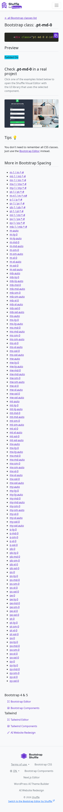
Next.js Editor (31, 777)
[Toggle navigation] (56, 5)
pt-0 (12, 619)
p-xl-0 (13, 541)
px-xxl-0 (14, 657)
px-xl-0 (14, 653)
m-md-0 (14, 242)
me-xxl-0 (15, 393)
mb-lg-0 (14, 277)
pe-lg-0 (14, 599)
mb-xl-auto (16, 304)
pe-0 (12, 595)
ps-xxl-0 (14, 591)
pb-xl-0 (14, 564)
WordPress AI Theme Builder (31, 784)
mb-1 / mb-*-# (18, 227)
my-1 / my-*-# (18, 188)
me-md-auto (17, 374)
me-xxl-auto (17, 397)
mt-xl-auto (16, 432)
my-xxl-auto (17, 525)
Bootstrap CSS (43, 764)
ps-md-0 (15, 580)
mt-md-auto (17, 417)
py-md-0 (15, 669)
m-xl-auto (15, 261)
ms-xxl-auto (17, 355)
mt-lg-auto (16, 409)
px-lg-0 (14, 642)
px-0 (12, 638)
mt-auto (15, 401)
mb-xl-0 (14, 300)
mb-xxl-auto (17, 312)
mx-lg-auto (16, 452)
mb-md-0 (15, 285)
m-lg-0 (13, 234)
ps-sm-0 (14, 584)
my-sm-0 (15, 506)
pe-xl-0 (14, 611)
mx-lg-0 (14, 448)
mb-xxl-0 (15, 308)
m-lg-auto (16, 238)
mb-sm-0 (15, 292)
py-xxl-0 (14, 681)
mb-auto (15, 273)
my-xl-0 (14, 514)
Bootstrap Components (25, 708)
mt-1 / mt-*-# (18, 176)
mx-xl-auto (16, 475)
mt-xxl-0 (14, 436)
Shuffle (36, 797)
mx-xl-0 (14, 471)
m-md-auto (16, 246)
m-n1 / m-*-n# (18, 195)
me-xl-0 (14, 386)
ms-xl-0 (14, 343)
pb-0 (12, 549)
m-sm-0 (14, 250)
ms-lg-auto (16, 324)
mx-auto (15, 444)
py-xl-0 (14, 677)
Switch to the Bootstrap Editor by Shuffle (30, 801)
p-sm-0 (14, 537)
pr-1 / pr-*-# (17, 203)
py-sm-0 (14, 673)
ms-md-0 (15, 327)
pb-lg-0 (14, 553)
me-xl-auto (16, 390)
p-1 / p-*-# (16, 199)
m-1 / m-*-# (17, 172)
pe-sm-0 (15, 607)
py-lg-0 (14, 665)
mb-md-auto (17, 289)
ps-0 (12, 572)
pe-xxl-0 (14, 615)
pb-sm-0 (15, 560)
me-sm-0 (15, 378)
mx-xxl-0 (15, 479)
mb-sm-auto (17, 296)
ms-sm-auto (17, 339)
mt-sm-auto (17, 424)
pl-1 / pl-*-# (16, 211)
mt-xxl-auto (17, 440)
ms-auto (15, 316)
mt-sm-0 (15, 421)
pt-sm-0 (14, 626)
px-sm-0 (14, 650)
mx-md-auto (17, 459)
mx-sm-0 (15, 463)
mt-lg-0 (14, 405)
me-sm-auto (17, 382)
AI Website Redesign (23, 732)
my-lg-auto (16, 494)
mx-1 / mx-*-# (18, 184)
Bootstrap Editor (29, 151)
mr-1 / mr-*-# (18, 180)
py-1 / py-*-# (17, 223)
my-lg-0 (14, 490)
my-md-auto (17, 502)
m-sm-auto (16, 254)
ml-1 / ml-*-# (17, 215)
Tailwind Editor (20, 719)
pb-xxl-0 (14, 568)
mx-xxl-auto (17, 483)
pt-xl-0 (13, 630)
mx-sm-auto (17, 467)
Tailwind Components (24, 726)
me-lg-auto (16, 366)
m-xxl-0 (14, 265)
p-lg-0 (13, 529)
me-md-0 (15, 370)
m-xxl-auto (16, 269)
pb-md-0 (15, 556)
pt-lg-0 (14, 622)
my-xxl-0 (15, 521)
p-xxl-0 (14, 545)
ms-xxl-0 (15, 351)
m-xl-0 (13, 258)
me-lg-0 (14, 362)
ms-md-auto (17, 331)
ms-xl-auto (16, 347)
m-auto (14, 230)
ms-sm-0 (15, 335)
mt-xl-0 (14, 428)
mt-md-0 (15, 413)
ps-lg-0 (14, 576)
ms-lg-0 (14, 320)
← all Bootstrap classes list (21, 18)
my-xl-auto (16, 518)
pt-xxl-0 (14, 634)
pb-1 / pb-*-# (17, 207)
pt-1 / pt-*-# (17, 192)
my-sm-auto (17, 510)
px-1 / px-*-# (17, 219)
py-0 (12, 661)
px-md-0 (15, 646)
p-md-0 (14, 533)
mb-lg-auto (16, 281)
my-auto (15, 487)
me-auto (15, 358)
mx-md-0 (15, 456)
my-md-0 (15, 498)
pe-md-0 (15, 603)
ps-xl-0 (14, 587)
